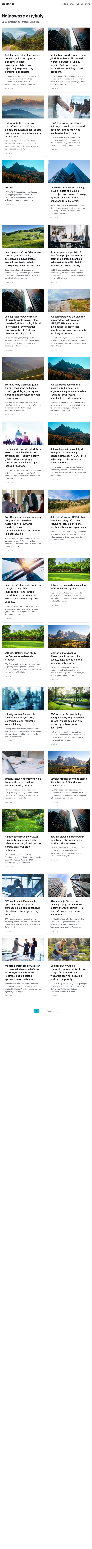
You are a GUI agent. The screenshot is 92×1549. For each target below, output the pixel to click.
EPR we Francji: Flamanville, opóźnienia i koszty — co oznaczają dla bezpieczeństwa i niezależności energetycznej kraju (23, 908)
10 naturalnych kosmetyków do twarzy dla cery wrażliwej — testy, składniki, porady (23, 782)
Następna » (51, 1011)
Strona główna (83, 4)
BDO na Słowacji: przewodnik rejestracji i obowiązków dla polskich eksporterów (67, 840)
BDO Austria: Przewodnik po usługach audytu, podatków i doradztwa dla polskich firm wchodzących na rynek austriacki (67, 721)
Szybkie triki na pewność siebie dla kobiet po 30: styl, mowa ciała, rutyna (68, 782)
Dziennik (8, 4)
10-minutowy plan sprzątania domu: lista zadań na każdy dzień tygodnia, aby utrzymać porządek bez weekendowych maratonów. (22, 391)
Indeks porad (68, 4)
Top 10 (9, 187)
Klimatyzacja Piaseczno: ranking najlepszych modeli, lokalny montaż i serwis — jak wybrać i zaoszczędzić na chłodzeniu (67, 908)
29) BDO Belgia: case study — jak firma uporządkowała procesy (22, 656)
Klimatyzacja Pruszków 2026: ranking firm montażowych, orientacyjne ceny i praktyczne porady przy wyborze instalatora (23, 843)
